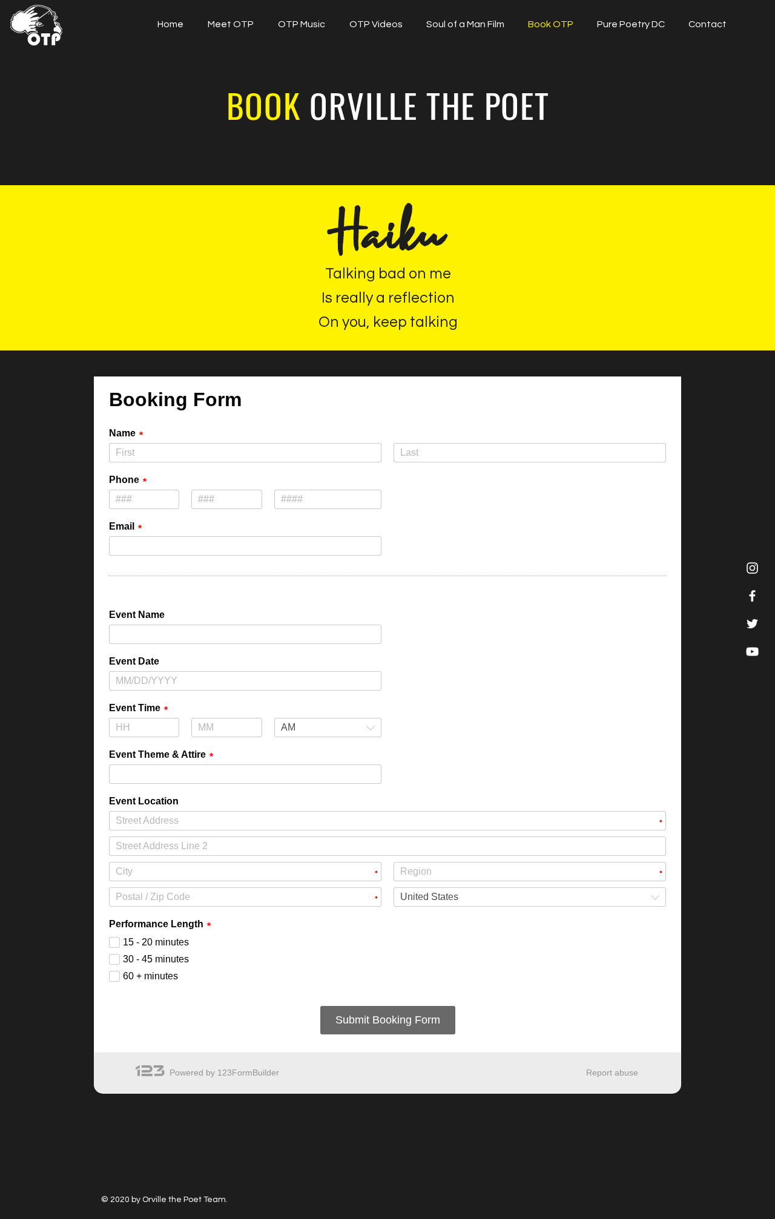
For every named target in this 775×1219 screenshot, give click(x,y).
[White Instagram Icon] (752, 568)
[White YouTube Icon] (752, 651)
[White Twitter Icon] (752, 623)
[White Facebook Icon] (752, 595)
